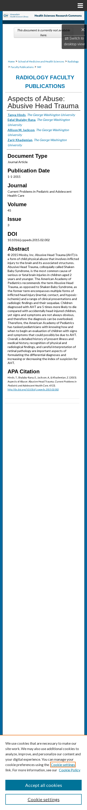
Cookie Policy (69, 770)
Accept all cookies (43, 785)
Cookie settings (63, 764)
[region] (43, 772)
